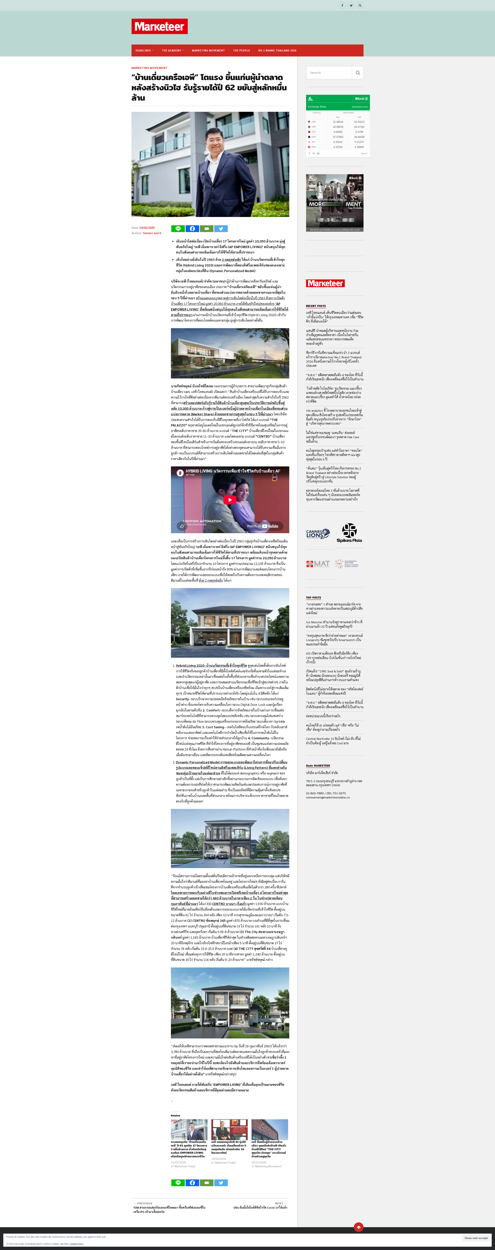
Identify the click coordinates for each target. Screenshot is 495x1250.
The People (241, 50)
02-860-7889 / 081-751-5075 (326, 793)
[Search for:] (335, 72)
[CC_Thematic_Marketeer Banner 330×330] (335, 230)
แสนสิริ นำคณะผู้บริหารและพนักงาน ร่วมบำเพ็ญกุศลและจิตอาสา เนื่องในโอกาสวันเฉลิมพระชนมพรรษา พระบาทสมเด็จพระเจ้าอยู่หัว (332, 337)
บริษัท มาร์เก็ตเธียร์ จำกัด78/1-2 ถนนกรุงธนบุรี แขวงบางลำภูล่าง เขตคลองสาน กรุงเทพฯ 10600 (334, 779)
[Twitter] (221, 228)
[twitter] (351, 5)
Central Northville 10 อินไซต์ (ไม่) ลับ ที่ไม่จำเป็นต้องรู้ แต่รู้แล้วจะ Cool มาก (333, 741)
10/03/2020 (146, 227)
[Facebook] (192, 228)
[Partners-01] (318, 534)
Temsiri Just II (152, 233)
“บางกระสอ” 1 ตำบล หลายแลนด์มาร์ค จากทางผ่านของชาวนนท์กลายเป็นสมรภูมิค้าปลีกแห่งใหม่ (334, 608)
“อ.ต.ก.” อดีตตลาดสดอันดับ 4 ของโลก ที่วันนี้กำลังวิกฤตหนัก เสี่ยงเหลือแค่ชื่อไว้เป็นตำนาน (335, 377)
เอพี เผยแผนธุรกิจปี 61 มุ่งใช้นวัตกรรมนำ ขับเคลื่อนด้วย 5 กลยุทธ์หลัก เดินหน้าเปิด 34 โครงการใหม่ (228, 1147)
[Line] (178, 228)
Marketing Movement (208, 50)
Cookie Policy (77, 1243)
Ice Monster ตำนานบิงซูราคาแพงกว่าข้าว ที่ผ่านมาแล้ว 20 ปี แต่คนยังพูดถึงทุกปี (334, 624)
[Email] (206, 228)
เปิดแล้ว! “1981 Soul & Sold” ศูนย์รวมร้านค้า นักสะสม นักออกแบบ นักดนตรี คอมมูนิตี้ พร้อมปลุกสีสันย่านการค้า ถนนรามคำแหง (333, 675)
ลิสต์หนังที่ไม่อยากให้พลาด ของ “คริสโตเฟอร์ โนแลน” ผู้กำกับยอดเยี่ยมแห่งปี (334, 691)
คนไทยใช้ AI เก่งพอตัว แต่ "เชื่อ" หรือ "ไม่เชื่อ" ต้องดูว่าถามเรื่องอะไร (332, 727)
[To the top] (359, 1227)
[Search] (360, 5)
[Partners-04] (347, 564)
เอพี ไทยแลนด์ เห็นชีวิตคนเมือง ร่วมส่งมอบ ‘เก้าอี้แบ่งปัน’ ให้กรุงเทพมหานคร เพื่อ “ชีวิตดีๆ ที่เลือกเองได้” (334, 317)
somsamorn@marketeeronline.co (328, 797)
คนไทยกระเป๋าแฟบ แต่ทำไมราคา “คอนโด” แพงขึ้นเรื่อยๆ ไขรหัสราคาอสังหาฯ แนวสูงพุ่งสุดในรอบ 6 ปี (334, 454)
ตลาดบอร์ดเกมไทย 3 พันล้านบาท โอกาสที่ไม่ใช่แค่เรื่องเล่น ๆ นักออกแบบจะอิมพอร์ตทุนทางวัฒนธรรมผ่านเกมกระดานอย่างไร (333, 494)
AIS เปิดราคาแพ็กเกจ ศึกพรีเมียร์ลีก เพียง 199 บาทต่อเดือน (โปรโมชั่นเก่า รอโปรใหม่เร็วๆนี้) (333, 657)
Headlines (143, 50)
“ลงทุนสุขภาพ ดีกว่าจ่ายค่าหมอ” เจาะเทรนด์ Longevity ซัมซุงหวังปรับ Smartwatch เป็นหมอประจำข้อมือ (334, 640)
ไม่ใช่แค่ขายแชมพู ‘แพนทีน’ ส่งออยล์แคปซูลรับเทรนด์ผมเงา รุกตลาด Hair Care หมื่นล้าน (332, 437)
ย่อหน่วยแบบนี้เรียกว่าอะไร (323, 716)
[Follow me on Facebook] (342, 5)
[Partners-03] (318, 565)
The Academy (171, 50)
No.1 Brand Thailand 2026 (277, 50)
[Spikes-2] (349, 533)
